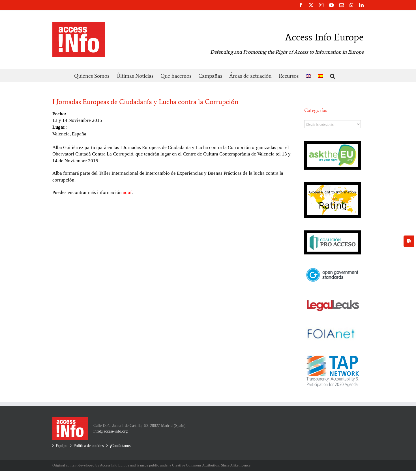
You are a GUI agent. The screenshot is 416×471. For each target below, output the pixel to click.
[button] (332, 76)
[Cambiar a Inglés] (308, 76)
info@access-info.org (110, 431)
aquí (127, 192)
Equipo (61, 446)
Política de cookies (89, 446)
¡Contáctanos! (121, 446)
